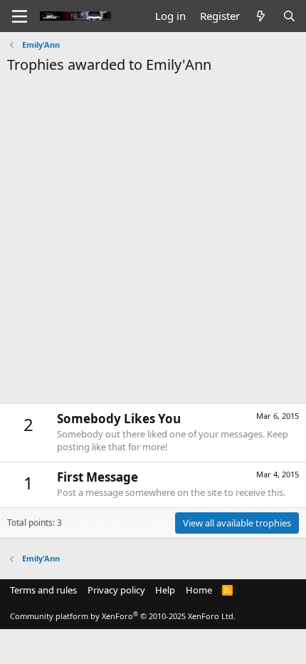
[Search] (289, 16)
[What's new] (261, 16)
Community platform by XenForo (123, 616)
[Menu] (19, 16)
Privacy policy (116, 589)
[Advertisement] (153, 235)
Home (199, 589)
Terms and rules (43, 589)
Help (165, 589)
